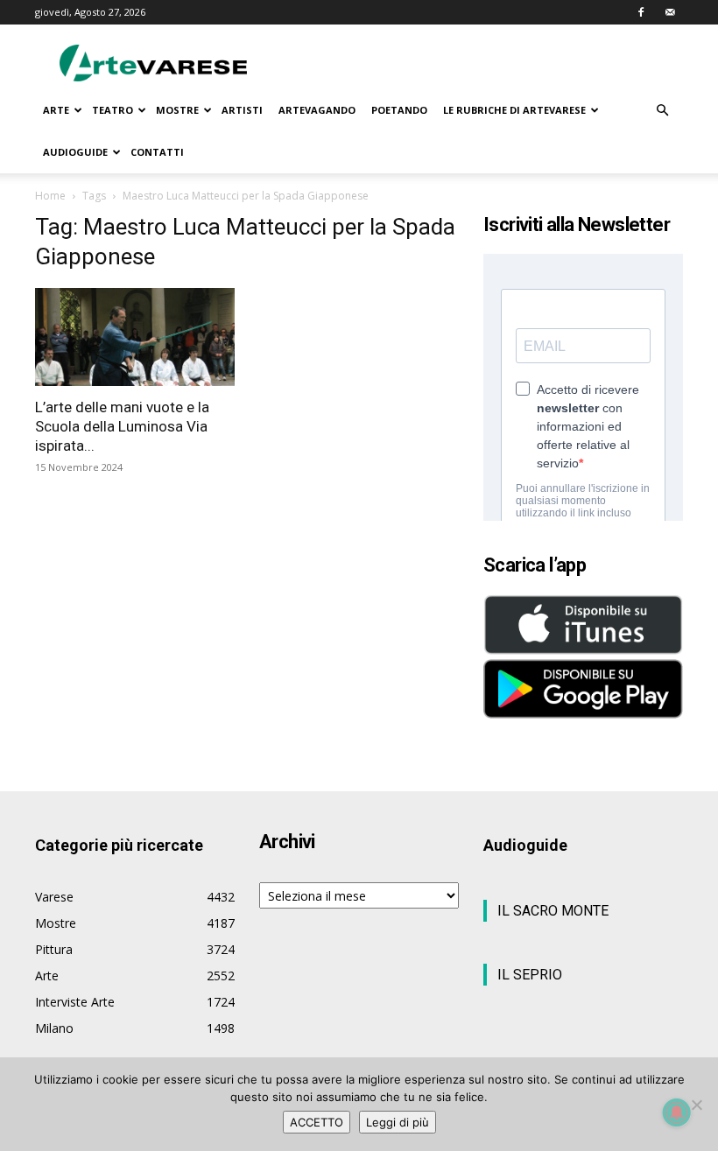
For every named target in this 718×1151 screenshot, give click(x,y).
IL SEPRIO (529, 974)
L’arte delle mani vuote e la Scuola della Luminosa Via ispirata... (122, 426)
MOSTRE (177, 109)
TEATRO (112, 109)
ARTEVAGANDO (316, 109)
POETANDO (399, 109)
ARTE (56, 109)
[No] (696, 1104)
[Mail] (670, 12)
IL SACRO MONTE (553, 910)
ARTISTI (242, 109)
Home (50, 195)
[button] (662, 110)
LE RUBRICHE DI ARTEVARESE (514, 109)
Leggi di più (397, 1122)
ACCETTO (316, 1122)
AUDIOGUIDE (75, 151)
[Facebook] (641, 12)
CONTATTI (157, 151)
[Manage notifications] (677, 1112)
